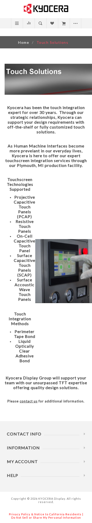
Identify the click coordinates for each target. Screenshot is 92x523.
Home (23, 42)
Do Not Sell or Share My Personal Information (46, 517)
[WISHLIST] (52, 23)
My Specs (64, 23)
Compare (28, 23)
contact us (29, 401)
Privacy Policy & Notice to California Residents (45, 514)
